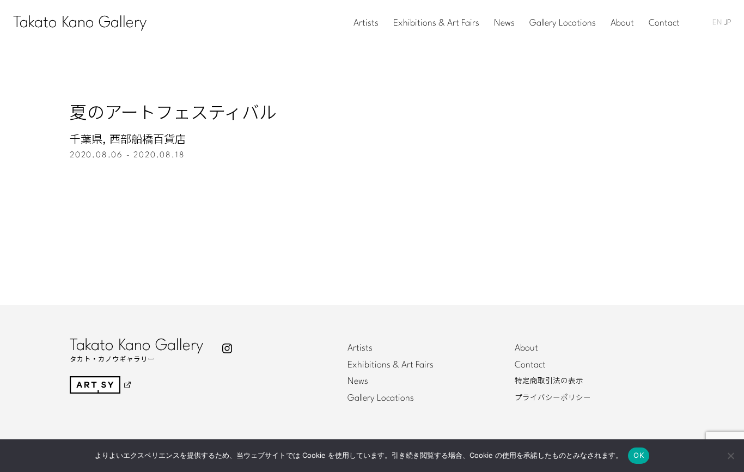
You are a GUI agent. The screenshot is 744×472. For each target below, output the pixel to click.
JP (727, 22)
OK (638, 455)
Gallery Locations (562, 23)
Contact (664, 23)
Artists (366, 23)
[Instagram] (227, 348)
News (504, 23)
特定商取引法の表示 (549, 381)
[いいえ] (730, 455)
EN (717, 22)
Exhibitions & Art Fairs (436, 23)
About (622, 23)
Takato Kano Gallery (80, 23)
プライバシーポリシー (553, 398)
